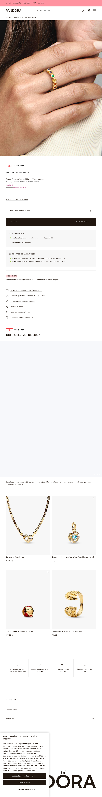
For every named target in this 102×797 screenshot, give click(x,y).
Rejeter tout (24, 783)
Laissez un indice (16, 307)
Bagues (16, 17)
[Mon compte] (83, 10)
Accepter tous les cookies (24, 776)
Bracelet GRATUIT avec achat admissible (23, 3)
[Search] (37, 10)
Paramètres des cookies (24, 789)
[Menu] (94, 10)
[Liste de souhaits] (48, 498)
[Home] (13, 10)
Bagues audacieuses (29, 17)
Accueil (8, 17)
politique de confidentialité (24, 771)
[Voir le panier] (89, 10)
